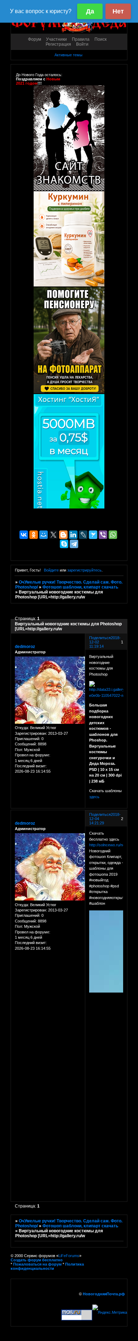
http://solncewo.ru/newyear (112, 845)
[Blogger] (63, 534)
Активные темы (68, 55)
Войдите (51, 570)
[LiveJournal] (83, 534)
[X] (53, 534)
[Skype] (64, 544)
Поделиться (100, 638)
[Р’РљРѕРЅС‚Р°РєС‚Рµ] (23, 534)
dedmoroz (25, 646)
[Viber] (103, 534)
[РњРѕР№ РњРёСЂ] (43, 534)
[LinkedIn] (73, 534)
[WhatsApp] (113, 534)
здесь (94, 797)
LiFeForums (68, 1256)
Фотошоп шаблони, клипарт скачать (80, 587)
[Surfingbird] (93, 534)
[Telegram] (74, 544)
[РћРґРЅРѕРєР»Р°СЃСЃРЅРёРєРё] (33, 534)
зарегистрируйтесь (84, 570)
